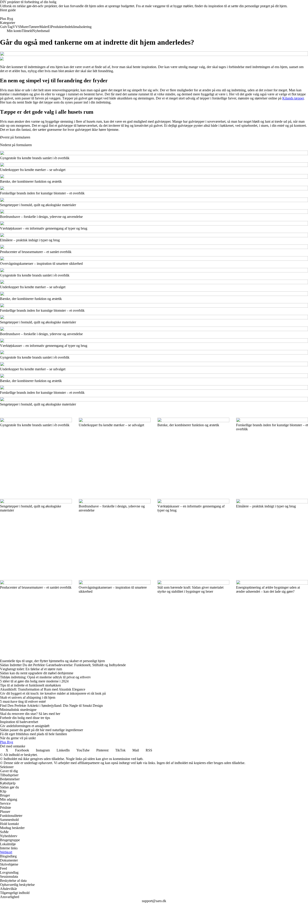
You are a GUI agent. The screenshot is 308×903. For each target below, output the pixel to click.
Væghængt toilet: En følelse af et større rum (31, 669)
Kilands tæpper (293, 98)
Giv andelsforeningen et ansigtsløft (24, 726)
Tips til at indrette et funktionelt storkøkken (30, 685)
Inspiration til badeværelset (19, 722)
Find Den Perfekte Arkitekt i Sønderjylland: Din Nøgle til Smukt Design (51, 705)
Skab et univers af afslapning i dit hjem (27, 697)
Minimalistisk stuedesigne (18, 710)
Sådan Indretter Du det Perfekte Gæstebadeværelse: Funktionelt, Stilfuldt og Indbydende (63, 665)
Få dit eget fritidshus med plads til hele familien (33, 734)
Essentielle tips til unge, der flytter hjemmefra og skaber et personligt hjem (52, 661)
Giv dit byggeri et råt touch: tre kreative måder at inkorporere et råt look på (53, 693)
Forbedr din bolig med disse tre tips (25, 718)
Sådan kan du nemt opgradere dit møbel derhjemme (36, 673)
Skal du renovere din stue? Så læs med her (30, 714)
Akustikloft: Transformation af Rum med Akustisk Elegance (42, 689)
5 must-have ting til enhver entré (23, 701)
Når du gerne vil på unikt (18, 738)
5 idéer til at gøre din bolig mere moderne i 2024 (34, 681)
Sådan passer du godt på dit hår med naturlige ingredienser (41, 730)
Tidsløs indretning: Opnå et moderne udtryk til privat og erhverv (45, 677)
